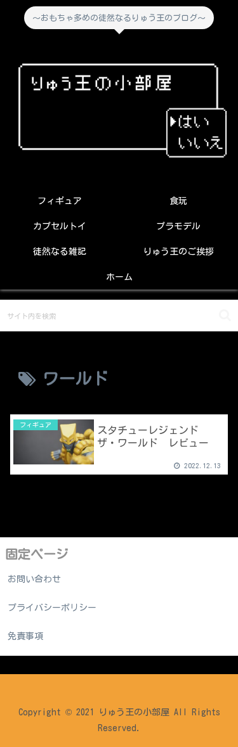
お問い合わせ (34, 579)
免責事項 (25, 636)
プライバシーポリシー (52, 607)
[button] (225, 315)
